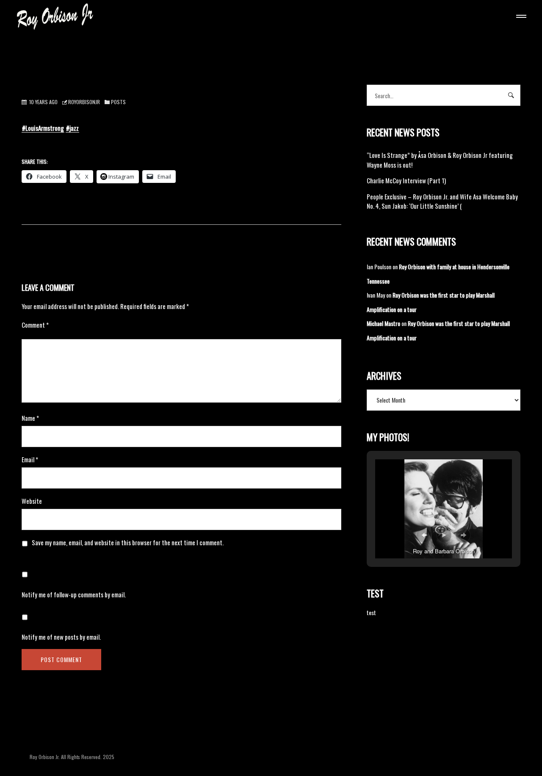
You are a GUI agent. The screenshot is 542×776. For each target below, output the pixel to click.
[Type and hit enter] (511, 95)
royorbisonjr (84, 101)
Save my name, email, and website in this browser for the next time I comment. (128, 542)
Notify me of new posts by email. (61, 636)
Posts (118, 101)
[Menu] (519, 17)
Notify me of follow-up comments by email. (74, 594)
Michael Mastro (383, 323)
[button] (424, 535)
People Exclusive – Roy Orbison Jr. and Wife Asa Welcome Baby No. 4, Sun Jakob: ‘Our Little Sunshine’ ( (442, 201)
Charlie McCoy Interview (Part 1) (406, 180)
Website (32, 500)
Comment (35, 324)
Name (30, 418)
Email (30, 459)
